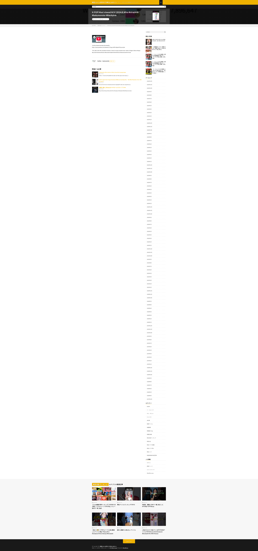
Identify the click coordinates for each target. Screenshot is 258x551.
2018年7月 (149, 385)
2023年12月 (149, 165)
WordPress (125, 548)
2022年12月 (149, 206)
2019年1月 (149, 364)
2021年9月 (149, 259)
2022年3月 (149, 238)
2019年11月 (149, 329)
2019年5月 (149, 350)
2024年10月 (149, 130)
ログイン (149, 462)
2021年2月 (149, 283)
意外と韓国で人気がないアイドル (126, 530)
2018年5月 (149, 392)
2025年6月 (149, 102)
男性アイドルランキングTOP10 (126, 504)
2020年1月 (149, 322)
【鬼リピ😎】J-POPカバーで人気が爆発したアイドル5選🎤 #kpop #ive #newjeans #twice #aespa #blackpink (103, 531)
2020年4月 (149, 311)
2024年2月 (149, 158)
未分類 (148, 420)
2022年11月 (149, 210)
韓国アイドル (150, 423)
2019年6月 (149, 346)
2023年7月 (149, 182)
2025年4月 (149, 109)
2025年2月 (149, 116)
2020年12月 (149, 290)
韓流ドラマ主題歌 (151, 444)
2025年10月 (149, 88)
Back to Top (129, 541)
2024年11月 (149, 126)
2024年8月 (149, 137)
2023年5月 (149, 189)
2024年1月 (149, 161)
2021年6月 (149, 269)
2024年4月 (149, 151)
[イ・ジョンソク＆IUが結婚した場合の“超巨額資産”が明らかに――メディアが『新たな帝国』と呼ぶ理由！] (149, 57)
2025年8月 (149, 95)
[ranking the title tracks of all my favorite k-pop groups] (95, 74)
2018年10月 (149, 374)
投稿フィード (150, 466)
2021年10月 (149, 255)
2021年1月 (149, 287)
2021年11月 (149, 252)
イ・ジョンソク (150, 409)
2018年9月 (149, 378)
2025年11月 (149, 84)
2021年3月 (149, 280)
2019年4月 (149, 353)
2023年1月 (149, 203)
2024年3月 (149, 154)
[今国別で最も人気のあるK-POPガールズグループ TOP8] (95, 90)
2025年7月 (149, 98)
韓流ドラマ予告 (150, 448)
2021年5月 (149, 273)
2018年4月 (149, 395)
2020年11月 (149, 294)
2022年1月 (149, 245)
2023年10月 (149, 172)
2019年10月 (149, 332)
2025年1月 (149, 119)
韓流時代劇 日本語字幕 (152, 455)
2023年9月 (149, 175)
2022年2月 (149, 241)
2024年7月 (149, 140)
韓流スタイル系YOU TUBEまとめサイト (108, 546)
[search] (165, 7)
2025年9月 (149, 91)
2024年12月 (149, 123)
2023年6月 (149, 186)
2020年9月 (149, 301)
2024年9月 (149, 133)
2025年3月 (149, 112)
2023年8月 (149, 179)
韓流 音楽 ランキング (104, 19)
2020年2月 (149, 318)
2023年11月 (149, 168)
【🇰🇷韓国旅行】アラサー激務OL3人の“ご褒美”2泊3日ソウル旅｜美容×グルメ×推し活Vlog (159, 48)
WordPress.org (150, 473)
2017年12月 (149, 399)
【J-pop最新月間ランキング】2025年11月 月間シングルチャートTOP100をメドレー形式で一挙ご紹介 (104, 506)
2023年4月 (149, 193)
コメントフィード (151, 469)
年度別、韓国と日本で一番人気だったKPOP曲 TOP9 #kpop (152, 505)
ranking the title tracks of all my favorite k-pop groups (112, 72)
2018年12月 (149, 367)
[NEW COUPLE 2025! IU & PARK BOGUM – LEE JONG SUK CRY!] (149, 42)
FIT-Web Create (113, 548)
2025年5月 (149, 105)
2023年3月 (149, 196)
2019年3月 (149, 357)
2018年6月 (149, 388)
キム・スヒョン (150, 413)
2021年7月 (149, 266)
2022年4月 (149, 234)
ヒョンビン (149, 416)
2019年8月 (149, 339)
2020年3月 (149, 315)
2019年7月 (149, 343)
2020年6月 (149, 308)
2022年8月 (149, 220)
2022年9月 (149, 217)
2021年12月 (149, 248)
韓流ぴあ (149, 441)
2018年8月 (149, 381)
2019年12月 (149, 325)
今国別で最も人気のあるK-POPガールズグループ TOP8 (112, 87)
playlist (148, 406)
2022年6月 (149, 227)
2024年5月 (149, 147)
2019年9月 (149, 336)
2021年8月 (149, 262)
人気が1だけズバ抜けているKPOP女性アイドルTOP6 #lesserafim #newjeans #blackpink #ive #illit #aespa (153, 531)
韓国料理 (149, 427)
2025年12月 (149, 81)
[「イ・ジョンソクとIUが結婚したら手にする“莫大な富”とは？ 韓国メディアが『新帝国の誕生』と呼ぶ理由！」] (149, 71)
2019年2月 (149, 360)
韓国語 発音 (149, 434)
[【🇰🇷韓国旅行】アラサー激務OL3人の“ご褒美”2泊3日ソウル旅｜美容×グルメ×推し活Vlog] (149, 49)
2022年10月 (149, 213)
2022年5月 (149, 231)
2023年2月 (149, 200)
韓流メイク (149, 451)
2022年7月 (149, 224)
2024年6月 (149, 144)
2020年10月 (149, 297)
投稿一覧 (112, 61)
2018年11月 (149, 371)
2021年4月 (149, 276)
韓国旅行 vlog (150, 430)
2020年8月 (149, 304)
